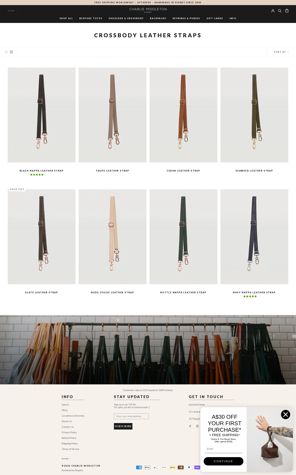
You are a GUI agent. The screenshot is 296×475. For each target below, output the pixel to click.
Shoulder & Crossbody (126, 18)
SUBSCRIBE (123, 426)
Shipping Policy (70, 443)
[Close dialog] (285, 414)
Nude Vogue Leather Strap (112, 292)
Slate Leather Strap (41, 292)
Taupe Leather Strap (112, 170)
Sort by (280, 52)
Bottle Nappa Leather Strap (183, 292)
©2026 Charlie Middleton (81, 466)
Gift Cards (215, 18)
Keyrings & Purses (186, 18)
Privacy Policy (69, 432)
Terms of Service (70, 448)
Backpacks (158, 18)
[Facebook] (190, 426)
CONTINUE (223, 461)
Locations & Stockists (73, 415)
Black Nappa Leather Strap (42, 170)
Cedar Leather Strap (183, 170)
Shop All (66, 18)
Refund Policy (69, 437)
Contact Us (68, 426)
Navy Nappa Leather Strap (254, 292)
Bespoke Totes (90, 18)
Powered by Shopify (72, 470)
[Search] (280, 10)
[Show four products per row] (11, 51)
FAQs (65, 410)
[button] (37, 174)
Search (65, 404)
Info (233, 18)
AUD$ (11, 11)
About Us (67, 421)
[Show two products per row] (6, 51)
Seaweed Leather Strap (254, 170)
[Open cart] (286, 10)
